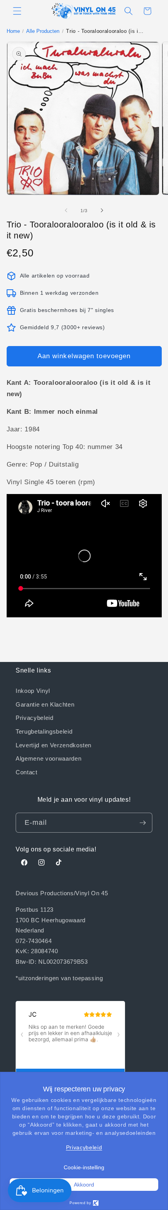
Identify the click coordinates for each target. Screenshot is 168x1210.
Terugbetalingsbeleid (44, 731)
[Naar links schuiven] (66, 210)
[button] (17, 11)
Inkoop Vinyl (33, 690)
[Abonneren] (142, 823)
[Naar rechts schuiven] (102, 210)
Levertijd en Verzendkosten (53, 745)
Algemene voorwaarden (48, 758)
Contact (27, 772)
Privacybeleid (35, 717)
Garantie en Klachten (45, 704)
